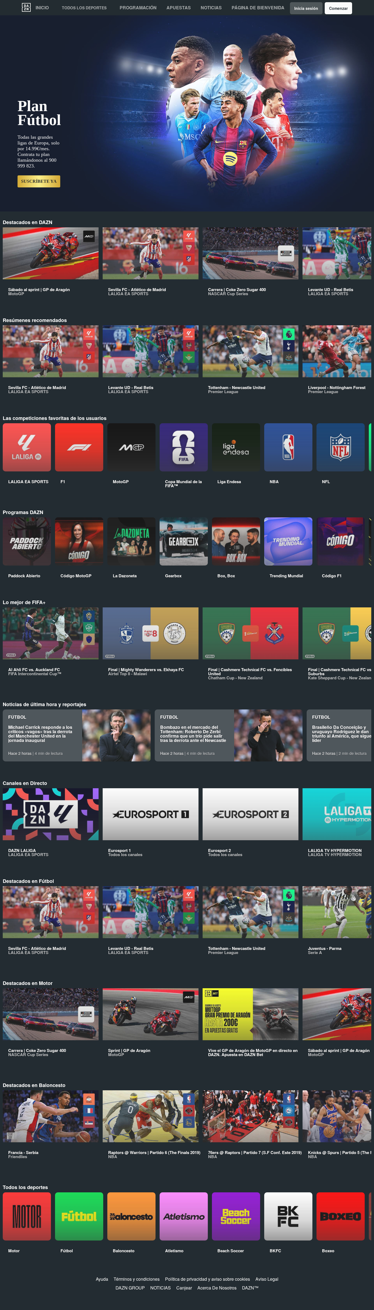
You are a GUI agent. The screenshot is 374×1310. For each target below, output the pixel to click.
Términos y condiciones (137, 1279)
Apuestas (178, 7)
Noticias (211, 7)
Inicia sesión (306, 8)
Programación (138, 7)
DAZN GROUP (130, 1288)
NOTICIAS (160, 1288)
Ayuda (102, 1279)
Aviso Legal (266, 1279)
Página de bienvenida (258, 7)
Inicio (42, 7)
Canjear (184, 1288)
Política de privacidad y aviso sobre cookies (207, 1279)
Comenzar (338, 8)
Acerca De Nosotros (217, 1288)
